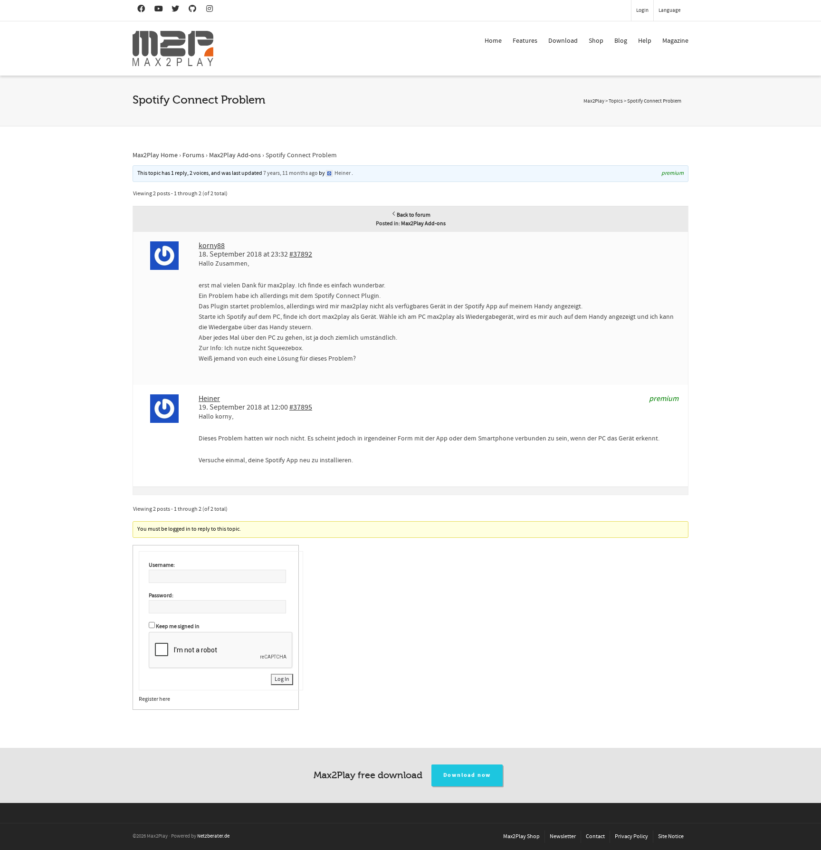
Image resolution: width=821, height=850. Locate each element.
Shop (596, 41)
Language (669, 10)
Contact (595, 836)
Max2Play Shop (521, 836)
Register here (154, 699)
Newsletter (563, 836)
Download (563, 41)
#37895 (300, 407)
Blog (620, 41)
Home (493, 41)
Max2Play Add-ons (235, 155)
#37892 (300, 254)
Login (642, 10)
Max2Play (593, 101)
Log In (282, 679)
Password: (161, 595)
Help (644, 41)
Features (525, 41)
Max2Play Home (155, 155)
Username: (162, 565)
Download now (467, 775)
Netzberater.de (213, 836)
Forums (193, 155)
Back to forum (413, 215)
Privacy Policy (631, 836)
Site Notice (671, 836)
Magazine (675, 41)
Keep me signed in (178, 626)
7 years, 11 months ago (290, 173)
